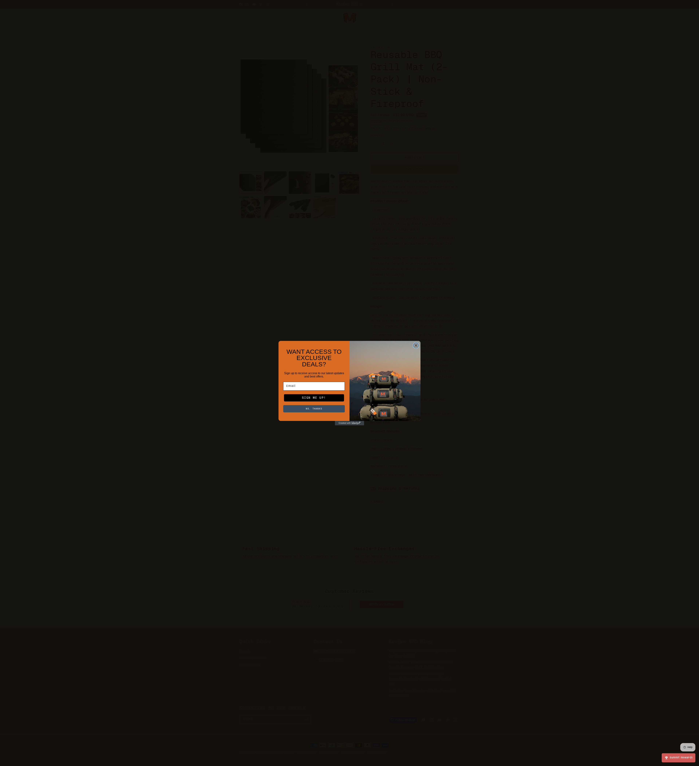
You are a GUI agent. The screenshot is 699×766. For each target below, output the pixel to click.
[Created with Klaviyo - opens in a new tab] (349, 423)
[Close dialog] (416, 345)
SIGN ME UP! (314, 398)
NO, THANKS (314, 408)
